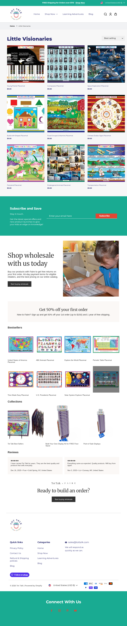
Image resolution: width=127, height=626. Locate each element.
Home (37, 14)
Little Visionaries (24, 26)
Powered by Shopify (33, 586)
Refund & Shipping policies (19, 559)
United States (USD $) (113, 3)
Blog (91, 14)
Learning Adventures (73, 14)
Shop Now (80, 3)
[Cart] (115, 14)
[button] (105, 14)
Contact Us (15, 553)
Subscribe (104, 216)
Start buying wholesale (19, 284)
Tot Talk (19, 586)
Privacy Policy (16, 548)
